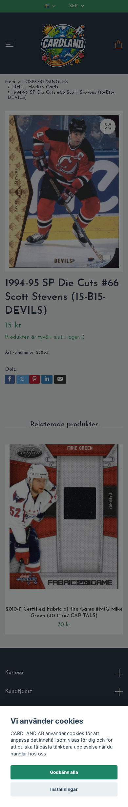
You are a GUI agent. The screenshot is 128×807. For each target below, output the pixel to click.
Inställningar (64, 789)
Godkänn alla (64, 772)
